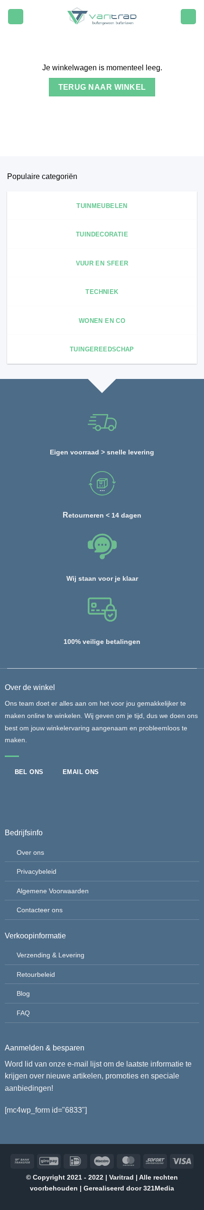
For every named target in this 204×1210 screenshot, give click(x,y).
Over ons (30, 852)
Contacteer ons (40, 910)
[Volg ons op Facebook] (12, 795)
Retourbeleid (36, 974)
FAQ (23, 1013)
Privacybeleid (36, 871)
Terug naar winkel (102, 87)
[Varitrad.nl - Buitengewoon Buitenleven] (102, 16)
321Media (158, 1188)
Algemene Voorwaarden (53, 891)
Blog (23, 993)
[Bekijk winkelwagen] (188, 17)
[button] (15, 17)
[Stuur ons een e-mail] (44, 795)
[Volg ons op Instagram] (28, 795)
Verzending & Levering (50, 955)
